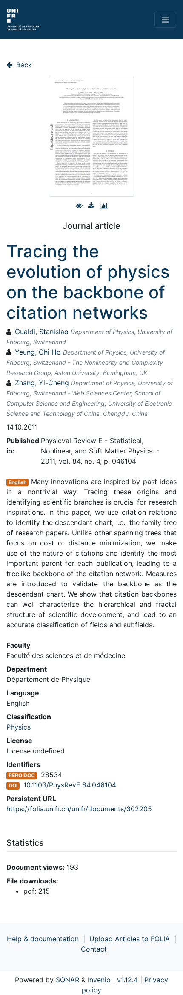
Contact (94, 949)
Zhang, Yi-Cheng (42, 382)
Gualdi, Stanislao (42, 331)
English (17, 482)
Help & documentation (43, 938)
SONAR (67, 979)
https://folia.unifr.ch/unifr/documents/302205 (79, 809)
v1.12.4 (127, 979)
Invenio (99, 979)
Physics (18, 727)
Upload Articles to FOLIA (129, 938)
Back (23, 65)
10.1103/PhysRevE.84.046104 (69, 785)
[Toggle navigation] (165, 20)
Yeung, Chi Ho (38, 352)
